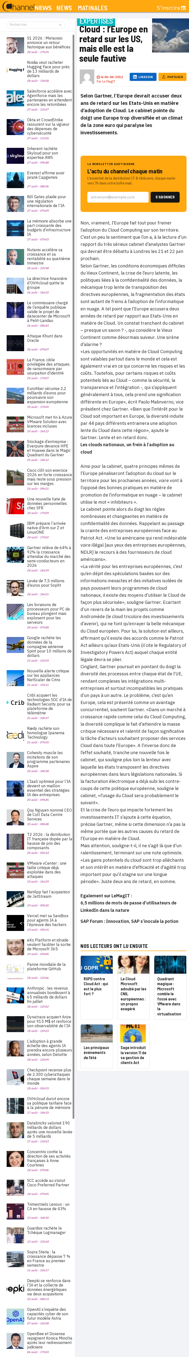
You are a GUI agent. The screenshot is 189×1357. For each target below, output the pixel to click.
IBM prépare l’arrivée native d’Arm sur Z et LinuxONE (46, 528)
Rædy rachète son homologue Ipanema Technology (45, 733)
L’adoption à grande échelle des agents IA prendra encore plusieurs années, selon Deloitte (49, 1048)
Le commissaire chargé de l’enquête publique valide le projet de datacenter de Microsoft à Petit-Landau (48, 311)
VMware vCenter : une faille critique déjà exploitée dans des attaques (46, 870)
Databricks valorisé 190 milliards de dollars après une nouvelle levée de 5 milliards (49, 1130)
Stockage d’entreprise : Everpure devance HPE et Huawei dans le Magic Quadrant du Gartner (49, 448)
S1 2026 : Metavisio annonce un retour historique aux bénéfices (48, 42)
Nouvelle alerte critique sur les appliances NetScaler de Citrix (48, 675)
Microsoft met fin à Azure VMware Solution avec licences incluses (49, 422)
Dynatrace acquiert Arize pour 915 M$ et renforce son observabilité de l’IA (49, 1021)
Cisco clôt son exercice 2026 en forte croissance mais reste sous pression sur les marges (49, 477)
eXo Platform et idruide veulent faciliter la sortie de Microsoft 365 (49, 944)
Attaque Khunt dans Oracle (45, 338)
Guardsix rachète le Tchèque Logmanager (46, 1230)
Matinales (92, 8)
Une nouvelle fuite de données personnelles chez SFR (47, 503)
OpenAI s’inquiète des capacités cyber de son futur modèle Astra (47, 1314)
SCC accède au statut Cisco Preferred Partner (48, 1182)
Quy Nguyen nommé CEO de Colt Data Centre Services (49, 814)
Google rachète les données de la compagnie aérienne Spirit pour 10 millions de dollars (49, 646)
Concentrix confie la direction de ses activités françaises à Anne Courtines (49, 1158)
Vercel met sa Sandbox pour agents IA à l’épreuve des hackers (47, 920)
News (64, 8)
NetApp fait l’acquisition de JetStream (48, 894)
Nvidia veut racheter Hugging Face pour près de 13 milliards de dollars (48, 69)
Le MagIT (108, 81)
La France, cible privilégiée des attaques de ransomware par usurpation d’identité (48, 366)
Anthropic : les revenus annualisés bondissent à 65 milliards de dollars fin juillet (48, 995)
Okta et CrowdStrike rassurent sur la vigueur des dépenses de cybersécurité (48, 126)
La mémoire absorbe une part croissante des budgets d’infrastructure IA (49, 228)
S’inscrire (168, 7)
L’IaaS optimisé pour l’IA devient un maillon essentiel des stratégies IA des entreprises (49, 788)
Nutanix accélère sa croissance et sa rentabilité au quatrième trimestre (48, 256)
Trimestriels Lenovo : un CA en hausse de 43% (48, 1206)
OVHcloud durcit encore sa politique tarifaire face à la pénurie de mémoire (49, 1103)
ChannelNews (26, 6)
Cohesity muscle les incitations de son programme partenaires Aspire (48, 759)
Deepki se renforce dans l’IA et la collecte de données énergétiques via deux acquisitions (49, 1287)
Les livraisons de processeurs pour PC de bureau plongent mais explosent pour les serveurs (48, 613)
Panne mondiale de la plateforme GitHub (46, 966)
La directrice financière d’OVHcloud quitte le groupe (47, 283)
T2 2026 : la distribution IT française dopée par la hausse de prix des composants (49, 841)
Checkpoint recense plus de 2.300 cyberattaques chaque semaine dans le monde (49, 1076)
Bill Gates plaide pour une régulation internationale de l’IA (46, 201)
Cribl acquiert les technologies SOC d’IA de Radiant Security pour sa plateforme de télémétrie (49, 704)
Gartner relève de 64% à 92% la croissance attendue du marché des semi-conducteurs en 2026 (49, 556)
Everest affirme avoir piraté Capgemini (45, 175)
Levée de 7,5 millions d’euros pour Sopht (45, 583)
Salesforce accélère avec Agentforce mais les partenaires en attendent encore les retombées (49, 98)
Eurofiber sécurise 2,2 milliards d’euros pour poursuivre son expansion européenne (47, 395)
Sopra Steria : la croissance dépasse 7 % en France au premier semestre (48, 1258)
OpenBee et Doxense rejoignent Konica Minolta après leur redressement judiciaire (49, 1340)
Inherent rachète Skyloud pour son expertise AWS (42, 153)
